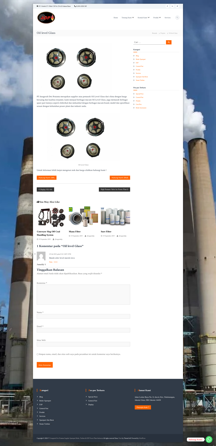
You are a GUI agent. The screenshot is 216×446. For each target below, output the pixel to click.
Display (138, 101)
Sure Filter (106, 231)
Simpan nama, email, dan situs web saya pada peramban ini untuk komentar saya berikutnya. (80, 354)
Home (116, 18)
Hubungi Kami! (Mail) (120, 178)
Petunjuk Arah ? (143, 407)
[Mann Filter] (83, 216)
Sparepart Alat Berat (142, 77)
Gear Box (139, 104)
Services (167, 18)
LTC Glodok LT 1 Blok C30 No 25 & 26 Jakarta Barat (54, 6)
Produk (155, 18)
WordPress (142, 438)
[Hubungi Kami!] (209, 439)
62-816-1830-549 (81, 6)
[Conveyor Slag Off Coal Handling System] (51, 216)
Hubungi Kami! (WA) (47, 178)
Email (40, 326)
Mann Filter (75, 231)
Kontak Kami (142, 18)
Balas (50, 262)
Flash (120, 438)
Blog (137, 56)
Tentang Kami (127, 18)
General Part (139, 66)
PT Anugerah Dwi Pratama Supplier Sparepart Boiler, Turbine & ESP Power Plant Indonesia (75, 438)
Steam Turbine (140, 80)
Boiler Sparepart (141, 59)
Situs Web (41, 340)
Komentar (42, 283)
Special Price (140, 94)
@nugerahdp (58, 239)
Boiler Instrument (141, 108)
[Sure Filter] (115, 216)
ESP (137, 63)
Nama (40, 312)
